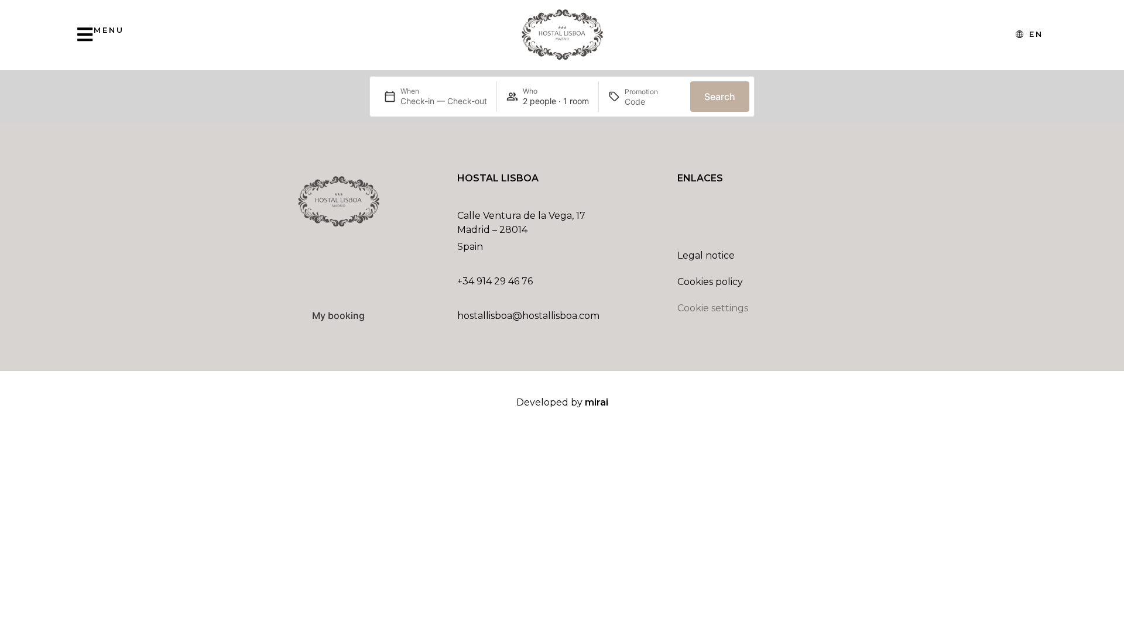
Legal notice (706, 255)
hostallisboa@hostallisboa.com (528, 315)
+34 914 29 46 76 (495, 281)
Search (719, 96)
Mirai (596, 402)
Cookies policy (710, 281)
